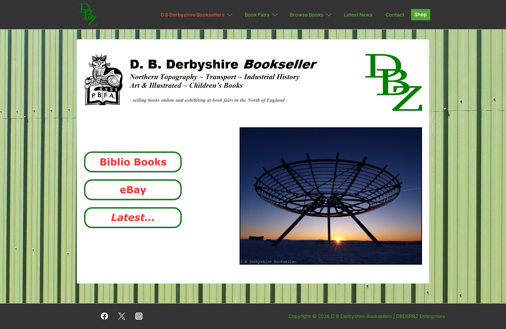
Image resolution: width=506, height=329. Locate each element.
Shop (420, 14)
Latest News (358, 15)
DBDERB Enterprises (420, 316)
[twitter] (121, 316)
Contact (395, 15)
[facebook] (104, 316)
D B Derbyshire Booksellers (192, 15)
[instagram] (139, 316)
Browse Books (307, 15)
